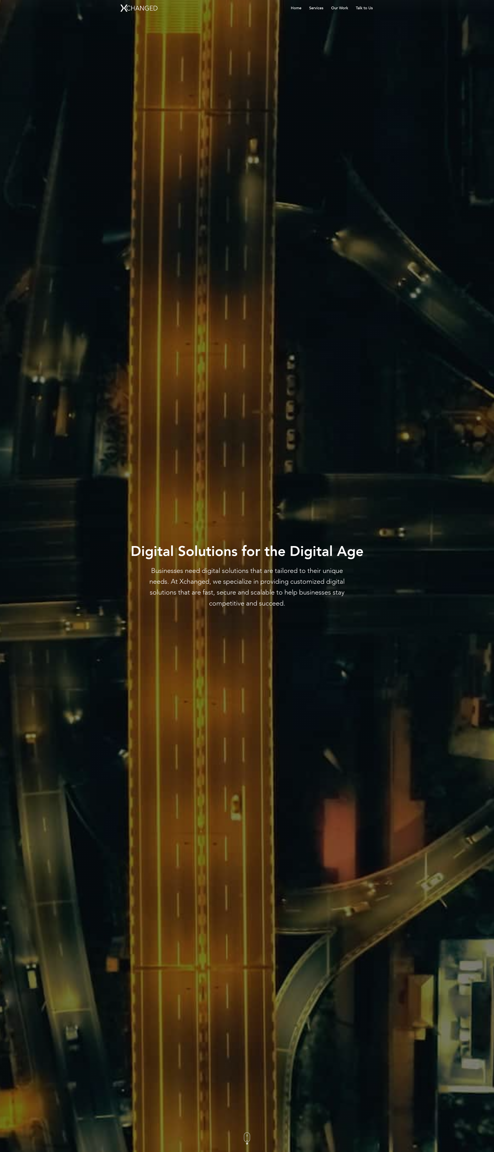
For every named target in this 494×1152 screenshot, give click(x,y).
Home (296, 8)
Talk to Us (364, 8)
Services (316, 8)
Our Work (339, 8)
